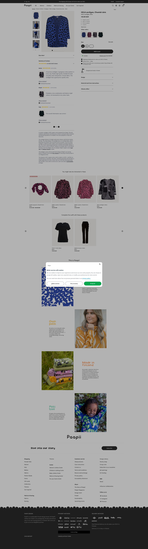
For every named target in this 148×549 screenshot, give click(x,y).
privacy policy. (86, 278)
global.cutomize (55, 283)
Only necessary (74, 283)
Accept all (92, 283)
